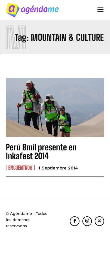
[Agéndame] (32, 10)
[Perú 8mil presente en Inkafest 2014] (55, 107)
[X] (99, 221)
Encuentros (20, 167)
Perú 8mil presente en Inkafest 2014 (41, 151)
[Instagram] (87, 221)
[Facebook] (74, 221)
